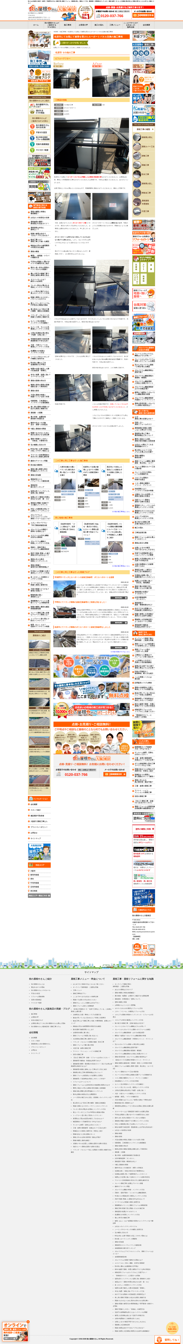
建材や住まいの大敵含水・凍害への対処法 (39, 423)
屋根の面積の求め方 (38, 380)
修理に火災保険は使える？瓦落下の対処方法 (145, 559)
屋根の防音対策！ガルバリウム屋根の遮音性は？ (145, 404)
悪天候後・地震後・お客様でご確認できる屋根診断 (132, 996)
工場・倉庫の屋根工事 (143, 786)
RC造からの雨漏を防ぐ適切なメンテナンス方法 (131, 1196)
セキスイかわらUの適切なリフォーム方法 (129, 1008)
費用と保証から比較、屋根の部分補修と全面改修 (145, 440)
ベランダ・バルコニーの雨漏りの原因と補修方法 (40, 316)
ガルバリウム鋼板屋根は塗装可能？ (144, 371)
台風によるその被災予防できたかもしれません (145, 548)
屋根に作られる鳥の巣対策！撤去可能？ (144, 781)
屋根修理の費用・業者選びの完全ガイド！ (40, 222)
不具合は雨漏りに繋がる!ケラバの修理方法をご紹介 (132, 1114)
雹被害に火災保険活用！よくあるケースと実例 (144, 620)
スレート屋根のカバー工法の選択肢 (145, 467)
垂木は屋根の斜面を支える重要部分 (85, 1094)
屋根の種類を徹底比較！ (140, 456)
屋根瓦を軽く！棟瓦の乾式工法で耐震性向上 (143, 570)
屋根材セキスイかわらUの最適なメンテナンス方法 (145, 512)
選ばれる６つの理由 (37, 987)
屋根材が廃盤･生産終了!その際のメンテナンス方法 (132, 1121)
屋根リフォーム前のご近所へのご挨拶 (142, 650)
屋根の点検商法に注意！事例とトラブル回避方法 (144, 688)
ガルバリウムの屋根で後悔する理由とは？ (39, 530)
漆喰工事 (145, 156)
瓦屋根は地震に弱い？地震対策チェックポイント (145, 576)
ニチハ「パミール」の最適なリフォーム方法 (129, 1011)
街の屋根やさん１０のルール (40, 990)
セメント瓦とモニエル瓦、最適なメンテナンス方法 (132, 1087)
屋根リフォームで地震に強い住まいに (85, 1035)
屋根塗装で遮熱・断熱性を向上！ (126, 1161)
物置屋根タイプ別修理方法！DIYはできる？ (143, 748)
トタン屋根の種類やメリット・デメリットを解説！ (132, 1078)
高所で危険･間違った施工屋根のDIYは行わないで (40, 554)
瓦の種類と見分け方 (38, 445)
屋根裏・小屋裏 (36, 413)
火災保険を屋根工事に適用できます (85, 1039)
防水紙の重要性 (36, 465)
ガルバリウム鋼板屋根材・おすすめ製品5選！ (130, 1032)
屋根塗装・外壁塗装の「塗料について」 (128, 999)
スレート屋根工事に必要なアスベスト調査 (129, 1183)
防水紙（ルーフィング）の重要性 (126, 1239)
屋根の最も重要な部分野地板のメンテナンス (39, 470)
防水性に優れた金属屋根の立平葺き (127, 1266)
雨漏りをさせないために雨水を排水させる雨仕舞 (40, 434)
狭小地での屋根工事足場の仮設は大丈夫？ (143, 523)
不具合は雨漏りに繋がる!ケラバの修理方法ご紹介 (40, 262)
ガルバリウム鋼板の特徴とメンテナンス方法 (40, 542)
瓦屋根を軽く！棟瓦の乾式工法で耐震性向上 (129, 1171)
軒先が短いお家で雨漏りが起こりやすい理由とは (40, 450)
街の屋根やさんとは (37, 984)
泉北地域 (33, 891)
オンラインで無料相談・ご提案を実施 (85, 987)
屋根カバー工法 (148, 147)
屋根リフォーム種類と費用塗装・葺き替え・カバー (145, 462)
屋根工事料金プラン (79, 993)
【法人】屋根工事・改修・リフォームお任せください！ (91, 1057)
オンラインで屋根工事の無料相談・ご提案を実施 (144, 639)
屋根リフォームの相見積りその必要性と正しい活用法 (145, 645)
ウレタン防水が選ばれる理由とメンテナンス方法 (40, 286)
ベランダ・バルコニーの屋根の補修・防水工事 (88, 1042)
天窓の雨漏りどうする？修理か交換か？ (40, 590)
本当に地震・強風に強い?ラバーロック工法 (40, 375)
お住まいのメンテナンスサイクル (126, 1226)
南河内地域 (34, 875)
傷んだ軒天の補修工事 (122, 1218)
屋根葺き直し (147, 184)
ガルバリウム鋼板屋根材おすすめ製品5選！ (144, 388)
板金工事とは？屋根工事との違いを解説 (40, 240)
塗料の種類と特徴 (143, 829)
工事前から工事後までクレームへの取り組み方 (144, 656)
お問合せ (34, 833)
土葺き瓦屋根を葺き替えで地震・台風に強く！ (40, 334)
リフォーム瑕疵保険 (37, 996)
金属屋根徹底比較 (121, 1257)
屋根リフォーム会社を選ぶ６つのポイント (145, 538)
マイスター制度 (36, 1003)
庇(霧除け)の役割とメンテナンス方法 (38, 352)
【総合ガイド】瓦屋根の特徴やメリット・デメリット (132, 1060)
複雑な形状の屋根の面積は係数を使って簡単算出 (131, 1149)
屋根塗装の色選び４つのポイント (141, 593)
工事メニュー (115, 25)
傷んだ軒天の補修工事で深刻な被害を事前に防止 (40, 274)
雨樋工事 (145, 165)
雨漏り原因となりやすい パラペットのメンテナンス (90, 1106)
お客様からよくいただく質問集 (125, 1005)
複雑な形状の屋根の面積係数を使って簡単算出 (40, 385)
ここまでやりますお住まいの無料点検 (130, 25)
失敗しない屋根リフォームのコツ (143, 423)
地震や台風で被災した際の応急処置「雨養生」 (40, 369)
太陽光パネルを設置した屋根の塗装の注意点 (144, 495)
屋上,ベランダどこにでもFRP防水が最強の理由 (40, 304)
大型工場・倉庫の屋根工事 (82, 1048)
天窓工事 (145, 211)
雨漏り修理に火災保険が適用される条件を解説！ (144, 615)
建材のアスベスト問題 (39, 461)
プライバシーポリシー (39, 827)
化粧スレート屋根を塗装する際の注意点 (142, 501)
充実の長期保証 (36, 1000)
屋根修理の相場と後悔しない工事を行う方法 (143, 429)
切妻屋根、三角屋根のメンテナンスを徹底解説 (40, 401)
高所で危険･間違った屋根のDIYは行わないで (130, 1199)
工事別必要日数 (141, 532)
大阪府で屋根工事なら (39, 821)
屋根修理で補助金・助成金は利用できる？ (143, 626)
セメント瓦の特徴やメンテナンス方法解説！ (40, 322)
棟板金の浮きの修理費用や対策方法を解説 (40, 246)
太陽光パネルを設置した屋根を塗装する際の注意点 (90, 1143)
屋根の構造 (35, 251)
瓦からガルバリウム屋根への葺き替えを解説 (144, 365)
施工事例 (67, 25)
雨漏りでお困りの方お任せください (85, 1000)
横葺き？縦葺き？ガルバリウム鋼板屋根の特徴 (145, 393)
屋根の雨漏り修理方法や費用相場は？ (40, 566)
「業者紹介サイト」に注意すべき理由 (143, 716)
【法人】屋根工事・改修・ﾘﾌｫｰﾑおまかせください (145, 802)
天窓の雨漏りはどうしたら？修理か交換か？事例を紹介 (133, 1100)
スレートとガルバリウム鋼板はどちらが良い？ (144, 354)
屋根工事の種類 (143, 129)
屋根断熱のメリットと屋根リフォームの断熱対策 (40, 602)
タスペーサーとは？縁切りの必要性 (38, 280)
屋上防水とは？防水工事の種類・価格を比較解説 (40, 310)
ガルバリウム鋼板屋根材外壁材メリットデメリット (145, 399)
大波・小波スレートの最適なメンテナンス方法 (40, 346)
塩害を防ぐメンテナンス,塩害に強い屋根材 (40, 492)
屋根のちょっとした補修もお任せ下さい (86, 1003)
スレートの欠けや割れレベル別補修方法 (143, 473)
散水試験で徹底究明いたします (83, 1029)
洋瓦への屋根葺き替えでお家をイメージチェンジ (40, 510)
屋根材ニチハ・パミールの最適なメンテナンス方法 (145, 506)
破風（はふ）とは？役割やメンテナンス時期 (40, 625)
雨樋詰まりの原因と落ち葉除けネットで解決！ (145, 775)
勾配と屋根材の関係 (38, 429)
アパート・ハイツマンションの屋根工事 (143, 791)
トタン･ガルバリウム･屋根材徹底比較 (39, 524)
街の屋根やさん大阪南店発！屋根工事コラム (46, 1026)
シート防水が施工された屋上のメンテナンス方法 (40, 292)
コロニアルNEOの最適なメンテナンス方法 (144, 517)
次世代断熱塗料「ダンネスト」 (141, 598)
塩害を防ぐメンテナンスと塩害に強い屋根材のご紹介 (132, 1278)
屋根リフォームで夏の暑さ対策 (83, 1045)
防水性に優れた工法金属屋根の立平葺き (38, 363)
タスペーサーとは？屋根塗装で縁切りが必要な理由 (132, 1111)
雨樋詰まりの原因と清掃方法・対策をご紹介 (88, 1131)
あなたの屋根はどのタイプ (124, 989)
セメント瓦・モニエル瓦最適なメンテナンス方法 (40, 328)
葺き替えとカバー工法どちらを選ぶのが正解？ (144, 451)
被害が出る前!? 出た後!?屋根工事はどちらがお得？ (145, 667)
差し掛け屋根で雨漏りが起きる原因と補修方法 (130, 1297)
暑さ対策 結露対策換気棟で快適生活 (38, 418)
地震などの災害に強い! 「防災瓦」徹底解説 (143, 581)
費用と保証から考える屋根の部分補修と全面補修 (89, 1088)
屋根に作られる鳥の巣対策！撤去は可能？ (87, 1137)
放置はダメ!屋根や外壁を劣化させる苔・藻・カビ (40, 498)
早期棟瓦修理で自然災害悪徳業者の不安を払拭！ (40, 340)
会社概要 (146, 25)
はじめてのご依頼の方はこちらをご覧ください (88, 984)
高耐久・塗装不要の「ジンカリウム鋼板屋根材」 (131, 1193)
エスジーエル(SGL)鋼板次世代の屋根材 (40, 536)
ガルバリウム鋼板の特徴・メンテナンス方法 (129, 1189)
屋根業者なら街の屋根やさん (40, 1044)
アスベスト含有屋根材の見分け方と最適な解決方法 (132, 1180)
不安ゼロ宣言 (35, 993)
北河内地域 (34, 887)
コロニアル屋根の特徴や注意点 (141, 478)
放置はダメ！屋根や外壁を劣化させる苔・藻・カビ (132, 1282)
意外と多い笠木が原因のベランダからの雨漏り (40, 268)
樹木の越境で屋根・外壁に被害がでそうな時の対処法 (145, 705)
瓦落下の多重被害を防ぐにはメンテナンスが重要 (144, 554)
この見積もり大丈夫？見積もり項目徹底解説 (143, 661)
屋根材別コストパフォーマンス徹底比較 (40, 480)
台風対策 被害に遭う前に (81, 1032)
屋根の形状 (35, 391)
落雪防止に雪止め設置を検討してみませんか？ (88, 1118)
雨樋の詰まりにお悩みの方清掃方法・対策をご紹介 (145, 770)
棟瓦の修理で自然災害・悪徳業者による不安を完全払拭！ (134, 1127)
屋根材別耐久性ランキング (37, 486)
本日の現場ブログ (37, 1020)
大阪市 (32, 871)
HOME (56, 32)
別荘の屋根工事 (141, 796)
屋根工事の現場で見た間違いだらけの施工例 (143, 587)
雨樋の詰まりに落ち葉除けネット (84, 1134)
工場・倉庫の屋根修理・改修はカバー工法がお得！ (145, 759)
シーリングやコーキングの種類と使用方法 (40, 357)
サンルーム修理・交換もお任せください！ (144, 753)
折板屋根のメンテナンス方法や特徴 (127, 1081)
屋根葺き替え (147, 137)
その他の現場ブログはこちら (120, 652)
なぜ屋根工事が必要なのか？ (144, 418)
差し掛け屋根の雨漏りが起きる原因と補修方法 (40, 407)
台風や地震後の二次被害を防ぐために (144, 565)
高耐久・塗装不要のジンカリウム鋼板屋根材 (40, 548)
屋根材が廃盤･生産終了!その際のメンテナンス (40, 504)
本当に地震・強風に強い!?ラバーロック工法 (129, 1291)
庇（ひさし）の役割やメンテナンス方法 (40, 578)
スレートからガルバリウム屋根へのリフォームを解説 (145, 360)
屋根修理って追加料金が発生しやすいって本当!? (144, 699)
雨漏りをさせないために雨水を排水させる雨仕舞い (132, 1300)
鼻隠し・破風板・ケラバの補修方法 (40, 256)
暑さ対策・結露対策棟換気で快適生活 (127, 1155)
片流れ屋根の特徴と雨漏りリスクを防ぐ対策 (40, 396)
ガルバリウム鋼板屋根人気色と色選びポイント (144, 382)
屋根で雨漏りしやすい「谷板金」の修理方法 (39, 440)
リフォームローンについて (82, 1082)
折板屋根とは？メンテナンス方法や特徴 (144, 489)
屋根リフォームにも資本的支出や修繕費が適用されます (91, 1085)
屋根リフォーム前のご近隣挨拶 (83, 1006)
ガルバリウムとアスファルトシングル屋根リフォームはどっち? (40, 516)
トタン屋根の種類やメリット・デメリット (143, 484)
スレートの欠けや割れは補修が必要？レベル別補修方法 (133, 1075)
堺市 (32, 879)
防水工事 (145, 174)
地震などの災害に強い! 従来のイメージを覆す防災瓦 (132, 1177)
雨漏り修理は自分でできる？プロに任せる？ (40, 234)
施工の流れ (99, 25)
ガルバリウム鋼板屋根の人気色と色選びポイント (131, 1054)
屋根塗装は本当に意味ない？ (37, 228)
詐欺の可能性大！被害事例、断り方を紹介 (144, 672)
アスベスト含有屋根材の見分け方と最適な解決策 (40, 456)
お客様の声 (83, 25)
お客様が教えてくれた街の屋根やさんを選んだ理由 (48, 1023)
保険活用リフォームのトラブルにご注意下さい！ (131, 1272)
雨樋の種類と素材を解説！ (82, 1140)
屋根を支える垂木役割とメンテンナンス (39, 560)
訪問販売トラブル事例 (143, 683)
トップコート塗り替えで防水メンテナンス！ (40, 619)
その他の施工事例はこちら (121, 511)
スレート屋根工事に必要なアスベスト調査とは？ (40, 613)
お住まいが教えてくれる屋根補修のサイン (144, 445)
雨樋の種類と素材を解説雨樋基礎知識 (40, 608)
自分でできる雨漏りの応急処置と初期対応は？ (144, 609)
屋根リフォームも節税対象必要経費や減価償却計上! (145, 807)
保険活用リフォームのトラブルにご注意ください (145, 710)
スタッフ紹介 (36, 810)
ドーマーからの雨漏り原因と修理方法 (39, 584)
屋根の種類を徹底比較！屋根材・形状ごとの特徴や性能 (133, 1063)
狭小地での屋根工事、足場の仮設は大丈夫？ (129, 1023)
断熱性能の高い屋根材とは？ (36, 596)
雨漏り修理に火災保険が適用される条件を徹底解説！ (132, 1331)
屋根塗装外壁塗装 (145, 202)
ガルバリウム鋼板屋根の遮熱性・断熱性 (144, 377)
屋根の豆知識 (36, 475)
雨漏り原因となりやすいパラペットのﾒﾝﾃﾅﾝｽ (40, 298)
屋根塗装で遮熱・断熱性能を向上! (143, 604)
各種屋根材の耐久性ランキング (125, 1248)
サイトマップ (36, 838)
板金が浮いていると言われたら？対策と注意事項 (145, 694)
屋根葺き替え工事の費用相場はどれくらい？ (144, 434)
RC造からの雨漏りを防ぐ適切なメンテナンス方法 (40, 572)
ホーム (36, 25)
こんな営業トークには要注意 (143, 678)
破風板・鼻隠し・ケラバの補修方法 (127, 1096)
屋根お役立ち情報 (141, 543)
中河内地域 (34, 883)
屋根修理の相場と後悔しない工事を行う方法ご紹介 (90, 1069)
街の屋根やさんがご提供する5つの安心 (52, 25)
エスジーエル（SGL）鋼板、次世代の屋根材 (129, 1263)
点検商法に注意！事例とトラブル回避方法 (87, 1014)
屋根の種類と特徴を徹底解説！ (38, 212)
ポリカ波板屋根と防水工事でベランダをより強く (145, 764)
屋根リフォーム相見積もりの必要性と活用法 (88, 1075)
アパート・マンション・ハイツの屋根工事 (87, 1051)
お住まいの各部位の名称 (40, 217)
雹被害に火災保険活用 (122, 1325)
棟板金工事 (146, 193)
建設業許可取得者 (37, 816)
